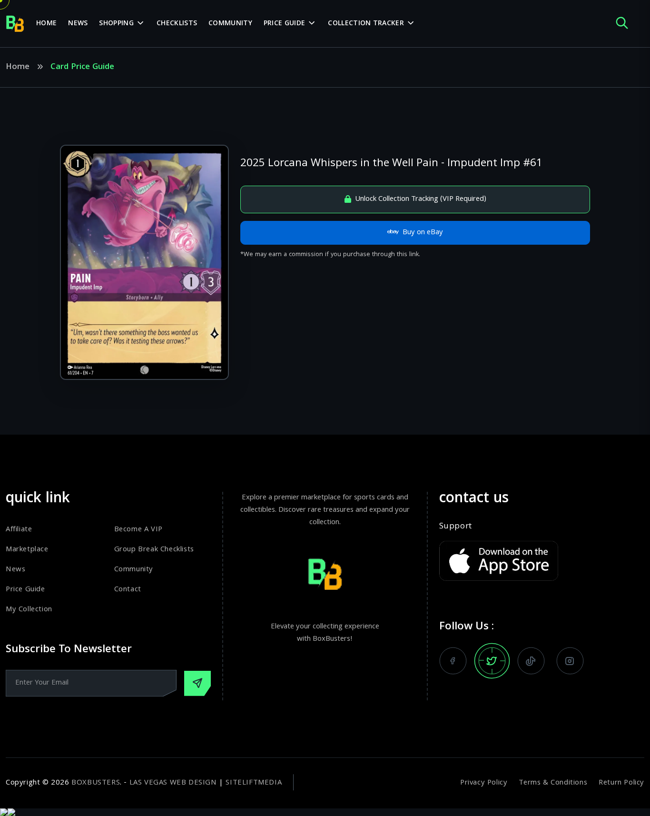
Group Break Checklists (154, 550)
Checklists (177, 24)
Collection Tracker (366, 24)
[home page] (15, 23)
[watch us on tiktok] (531, 661)
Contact (127, 590)
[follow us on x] (492, 661)
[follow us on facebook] (453, 661)
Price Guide (284, 24)
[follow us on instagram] (570, 661)
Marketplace (27, 550)
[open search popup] (622, 23)
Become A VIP (138, 530)
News (78, 24)
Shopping (116, 24)
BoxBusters (95, 783)
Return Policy (621, 783)
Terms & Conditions (553, 783)
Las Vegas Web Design (173, 783)
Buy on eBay (423, 233)
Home (46, 24)
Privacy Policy (483, 783)
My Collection (29, 610)
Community (230, 24)
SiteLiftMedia (254, 783)
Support (455, 527)
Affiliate (19, 530)
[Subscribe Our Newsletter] (197, 683)
